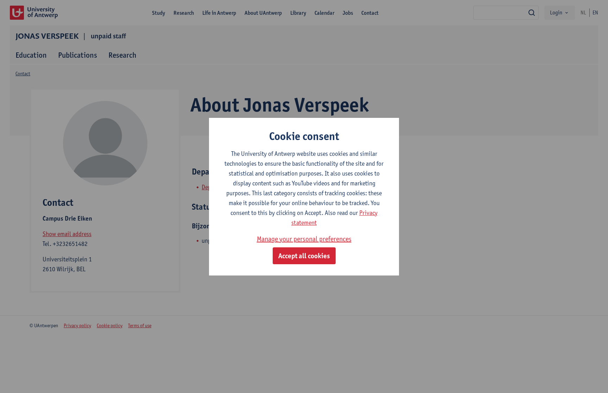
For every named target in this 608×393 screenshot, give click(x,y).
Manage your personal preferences (304, 239)
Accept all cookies (304, 256)
